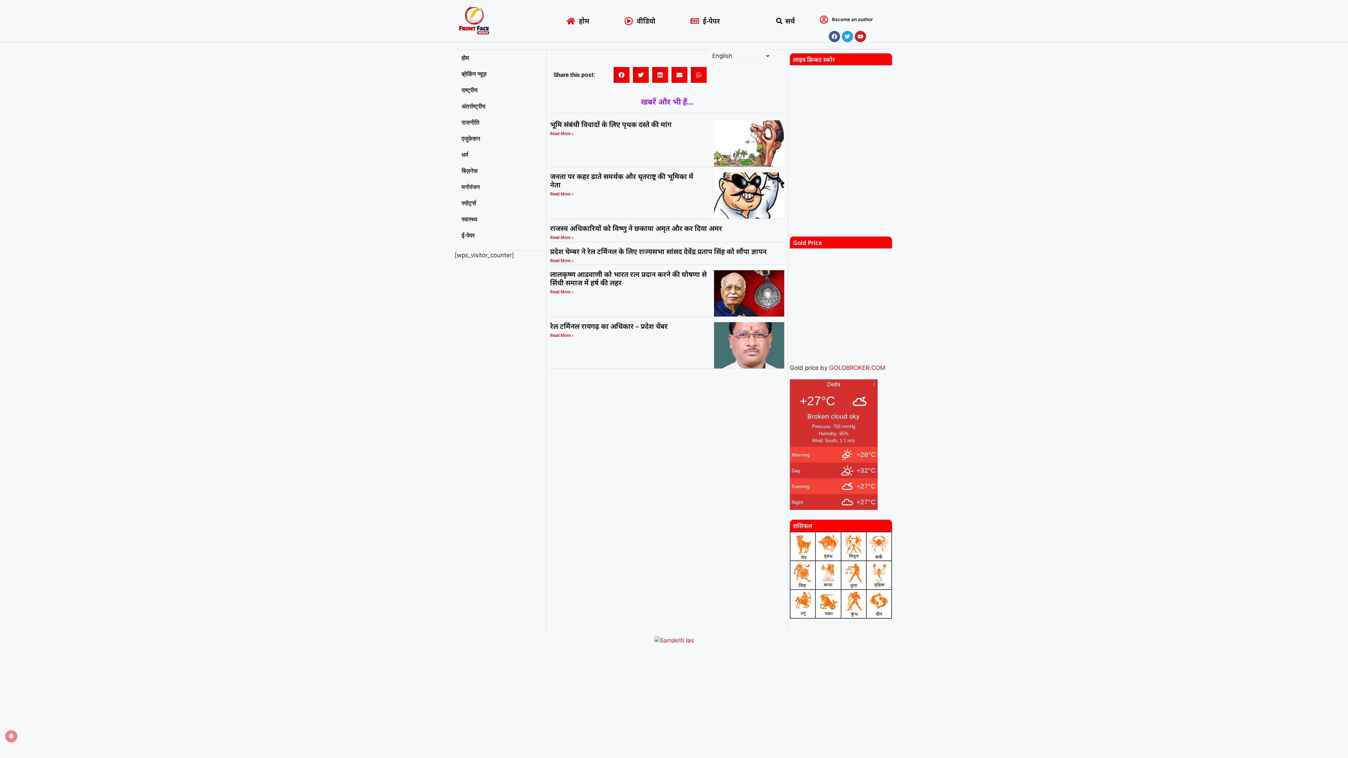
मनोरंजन (471, 187)
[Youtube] (860, 36)
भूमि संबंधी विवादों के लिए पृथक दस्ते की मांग (611, 124)
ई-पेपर (468, 235)
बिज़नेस (469, 170)
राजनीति (471, 122)
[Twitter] (847, 36)
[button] (779, 21)
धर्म (465, 154)
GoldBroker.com (857, 367)
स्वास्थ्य (469, 219)
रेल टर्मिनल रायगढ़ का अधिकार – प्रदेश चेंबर (609, 326)
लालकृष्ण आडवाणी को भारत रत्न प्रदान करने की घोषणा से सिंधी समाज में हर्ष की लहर (628, 278)
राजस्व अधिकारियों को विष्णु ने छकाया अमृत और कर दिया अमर (636, 228)
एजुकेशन (471, 138)
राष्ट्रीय (469, 90)
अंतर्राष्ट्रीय (473, 106)
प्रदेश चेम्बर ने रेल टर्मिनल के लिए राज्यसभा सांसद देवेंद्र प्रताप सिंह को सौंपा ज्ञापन (658, 251)
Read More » (562, 133)
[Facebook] (834, 36)
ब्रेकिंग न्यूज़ (474, 74)
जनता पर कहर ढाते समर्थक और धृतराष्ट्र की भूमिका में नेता (621, 181)
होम (465, 57)
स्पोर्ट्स (469, 203)
